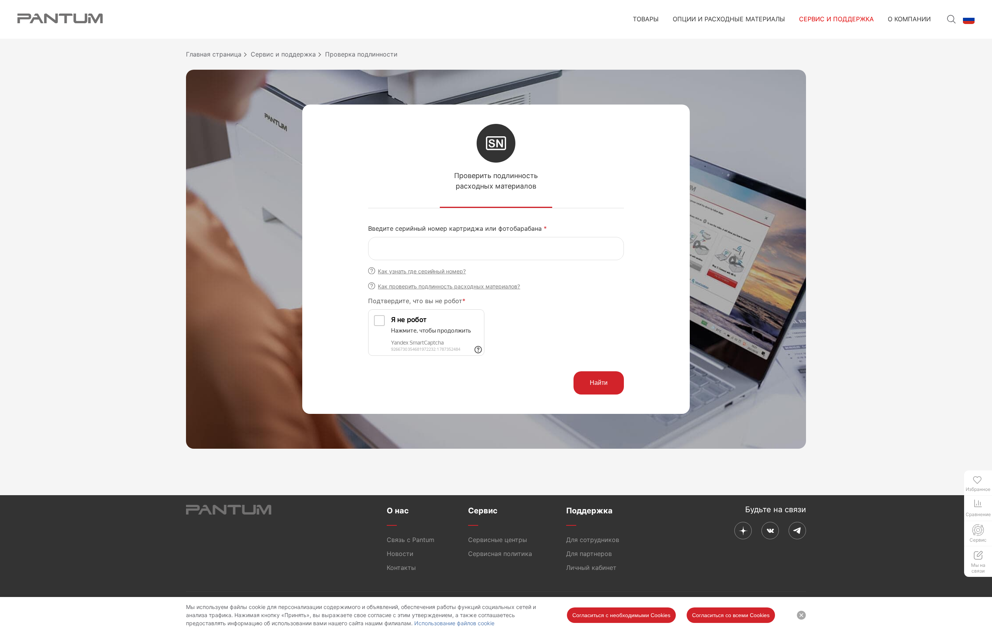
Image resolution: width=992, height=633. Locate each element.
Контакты (401, 567)
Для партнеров (589, 554)
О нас (398, 510)
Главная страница (213, 54)
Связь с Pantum (410, 540)
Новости (400, 554)
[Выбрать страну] (969, 19)
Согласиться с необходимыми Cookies (621, 615)
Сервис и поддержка (836, 19)
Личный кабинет (591, 567)
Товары (646, 19)
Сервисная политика (500, 554)
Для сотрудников (592, 540)
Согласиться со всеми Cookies (731, 615)
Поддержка (589, 510)
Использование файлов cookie (454, 623)
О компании (909, 19)
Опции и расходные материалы (729, 19)
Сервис (483, 510)
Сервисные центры (497, 540)
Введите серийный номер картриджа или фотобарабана (457, 228)
